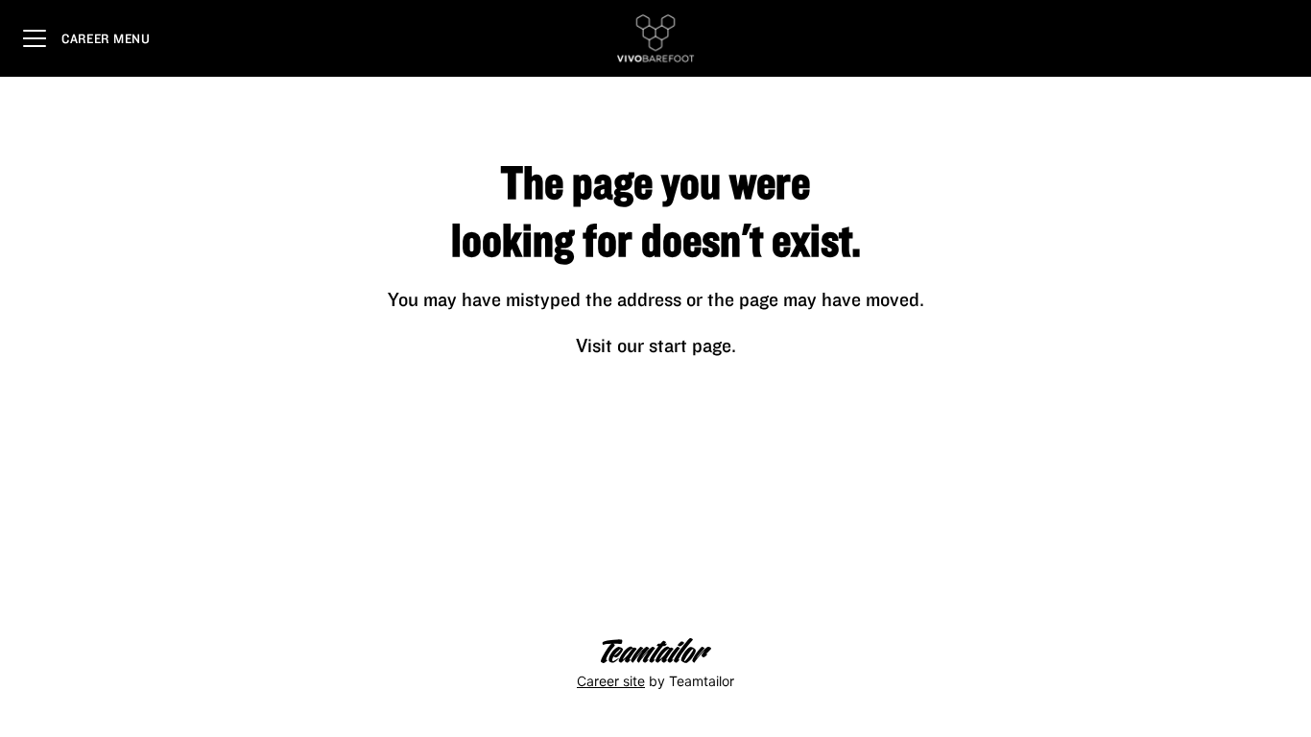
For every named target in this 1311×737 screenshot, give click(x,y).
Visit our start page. (656, 345)
